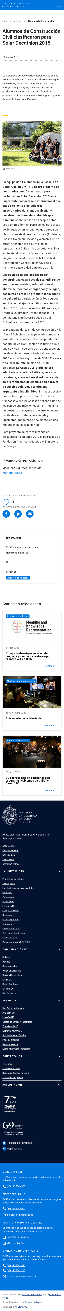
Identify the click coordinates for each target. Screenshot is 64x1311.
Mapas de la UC (10, 937)
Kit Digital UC (21, 1307)
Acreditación (12, 1085)
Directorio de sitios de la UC (15, 1073)
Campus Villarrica (11, 864)
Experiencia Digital (33, 1302)
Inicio (4, 21)
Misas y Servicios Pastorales (16, 1049)
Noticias (17, 21)
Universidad (8, 901)
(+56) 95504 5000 (16, 1208)
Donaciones (8, 915)
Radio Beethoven (10, 984)
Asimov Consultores (32, 1294)
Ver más (51, 666)
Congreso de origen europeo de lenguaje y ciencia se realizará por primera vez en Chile (28, 656)
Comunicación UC (15, 949)
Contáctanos (12, 1056)
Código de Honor (10, 910)
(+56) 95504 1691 (16, 1265)
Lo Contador (8, 859)
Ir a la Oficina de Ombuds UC (22, 1276)
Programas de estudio (13, 879)
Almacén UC (8, 1013)
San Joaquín (8, 855)
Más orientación (15, 1243)
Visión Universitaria (18, 740)
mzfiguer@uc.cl (12, 472)
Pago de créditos (10, 1040)
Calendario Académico (13, 933)
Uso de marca (9, 993)
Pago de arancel (10, 1044)
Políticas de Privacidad (18, 1142)
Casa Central (8, 846)
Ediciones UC (8, 906)
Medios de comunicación (21, 681)
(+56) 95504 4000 (16, 1186)
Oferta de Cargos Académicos (17, 1022)
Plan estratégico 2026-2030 (16, 942)
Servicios (9, 1000)
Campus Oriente (10, 850)
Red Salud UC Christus (13, 1008)
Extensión (7, 892)
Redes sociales (9, 966)
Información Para (11, 928)
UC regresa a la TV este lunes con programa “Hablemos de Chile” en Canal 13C (28, 780)
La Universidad (13, 871)
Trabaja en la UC (10, 1026)
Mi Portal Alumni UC (12, 1031)
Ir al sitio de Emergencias (20, 1215)
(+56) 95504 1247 (16, 1270)
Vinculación (8, 897)
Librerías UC (8, 1017)
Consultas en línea (11, 1068)
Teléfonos (7, 1064)
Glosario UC (8, 989)
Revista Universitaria (12, 975)
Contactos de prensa (12, 1077)
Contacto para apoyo (18, 1237)
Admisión (7, 924)
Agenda (6, 961)
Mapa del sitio (12, 1148)
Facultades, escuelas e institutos (18, 888)
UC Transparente (10, 919)
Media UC (7, 980)
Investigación (8, 883)
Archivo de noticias (18, 578)
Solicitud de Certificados (14, 1035)
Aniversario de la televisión (24, 718)
